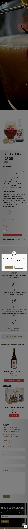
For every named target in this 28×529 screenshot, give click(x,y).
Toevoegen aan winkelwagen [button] (14, 380)
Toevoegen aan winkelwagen (12, 235)
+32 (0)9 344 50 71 (8, 440)
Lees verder (14, 415)
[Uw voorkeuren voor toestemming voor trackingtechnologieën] (25, 526)
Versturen (6, 496)
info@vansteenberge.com (9, 442)
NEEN (19, 267)
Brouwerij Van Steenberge (9, 434)
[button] (24, 3)
